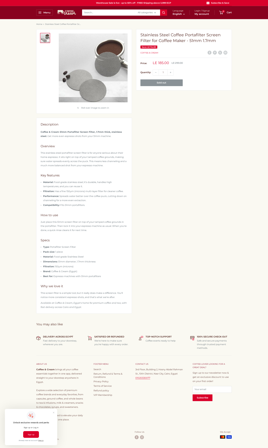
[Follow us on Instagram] (142, 437)
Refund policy (101, 390)
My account (202, 14)
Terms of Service (103, 386)
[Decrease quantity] (156, 72)
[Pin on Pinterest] (215, 52)
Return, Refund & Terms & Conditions (108, 375)
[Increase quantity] (171, 72)
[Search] (163, 12)
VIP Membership (103, 395)
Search (97, 369)
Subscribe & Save (220, 3)
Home (39, 24)
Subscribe (202, 397)
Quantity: (145, 72)
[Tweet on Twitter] (220, 52)
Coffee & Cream (149, 52)
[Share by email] (225, 52)
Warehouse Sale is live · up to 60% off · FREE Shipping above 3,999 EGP (133, 3)
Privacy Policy (101, 381)
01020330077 (142, 378)
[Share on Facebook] (209, 52)
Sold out (161, 82)
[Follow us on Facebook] (137, 437)
